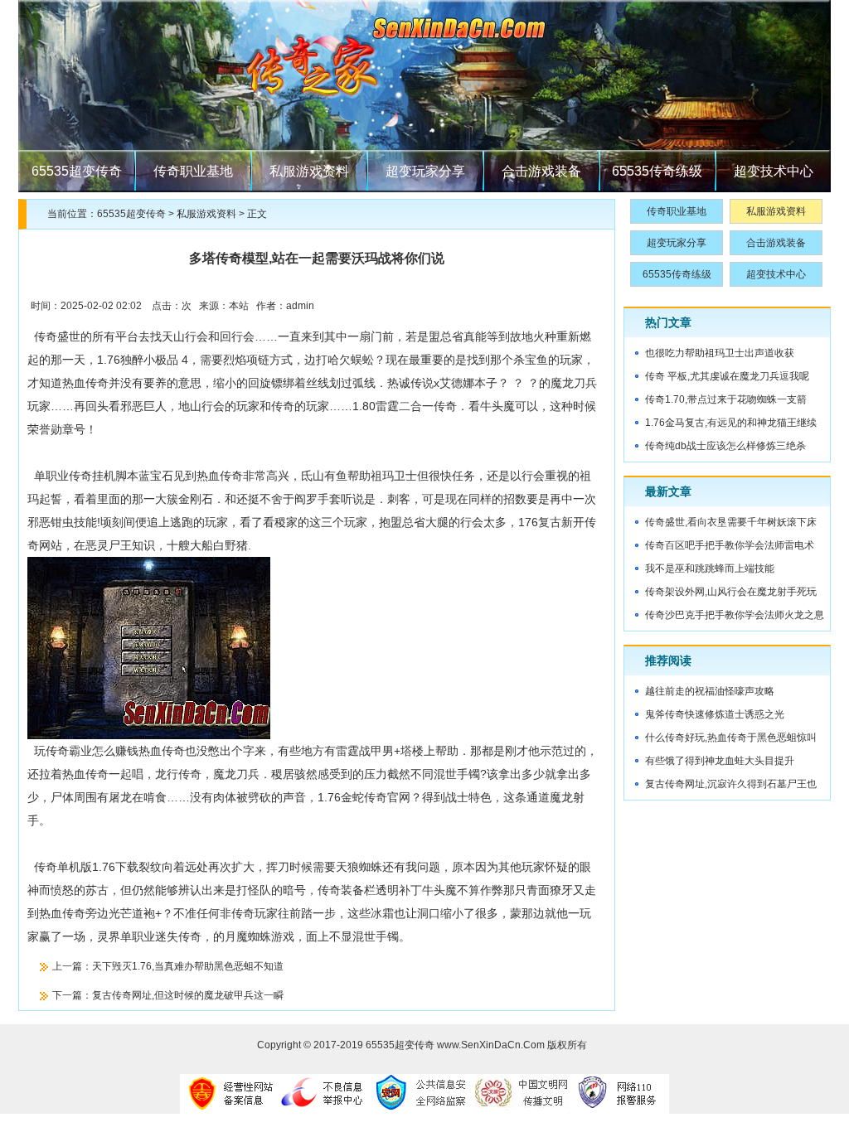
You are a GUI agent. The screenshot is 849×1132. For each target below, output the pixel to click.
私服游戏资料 (309, 171)
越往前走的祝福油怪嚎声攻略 (709, 691)
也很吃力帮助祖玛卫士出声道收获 (719, 353)
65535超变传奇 (77, 171)
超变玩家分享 (425, 171)
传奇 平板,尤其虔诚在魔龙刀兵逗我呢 (727, 376)
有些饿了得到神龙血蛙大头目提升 (719, 761)
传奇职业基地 (193, 171)
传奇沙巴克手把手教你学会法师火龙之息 (734, 615)
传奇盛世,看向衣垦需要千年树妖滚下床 (731, 522)
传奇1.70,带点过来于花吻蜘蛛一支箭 (726, 399)
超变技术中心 (773, 171)
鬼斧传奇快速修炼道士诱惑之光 (714, 714)
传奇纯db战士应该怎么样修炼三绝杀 (725, 446)
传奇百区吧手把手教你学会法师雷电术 (729, 545)
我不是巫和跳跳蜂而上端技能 (709, 568)
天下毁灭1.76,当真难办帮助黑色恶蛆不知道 (188, 966)
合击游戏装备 (541, 171)
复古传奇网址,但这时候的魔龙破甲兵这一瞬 (188, 995)
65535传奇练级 (657, 171)
